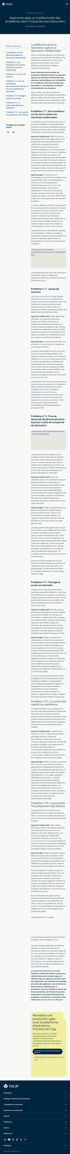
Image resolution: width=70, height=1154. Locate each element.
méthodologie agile (38, 961)
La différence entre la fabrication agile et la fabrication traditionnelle (16, 55)
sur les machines (46, 392)
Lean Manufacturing (34, 13)
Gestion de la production (13, 1110)
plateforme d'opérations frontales (46, 971)
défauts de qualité (47, 810)
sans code (35, 764)
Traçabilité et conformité (13, 1104)
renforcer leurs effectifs (54, 226)
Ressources (8, 1133)
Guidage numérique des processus (17, 1099)
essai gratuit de (49, 1000)
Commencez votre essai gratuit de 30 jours (47, 1051)
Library (6, 1128)
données (45, 389)
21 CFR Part (40, 734)
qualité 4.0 (35, 906)
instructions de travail (42, 538)
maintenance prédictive (49, 400)
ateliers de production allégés (45, 296)
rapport (36, 205)
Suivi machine (43, 359)
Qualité (6, 1116)
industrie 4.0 (61, 122)
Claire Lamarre (29, 26)
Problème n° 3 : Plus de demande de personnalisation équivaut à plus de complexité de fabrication (17, 86)
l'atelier (61, 653)
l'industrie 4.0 (36, 183)
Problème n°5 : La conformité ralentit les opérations (14, 105)
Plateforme (8, 1122)
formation (53, 185)
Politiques (7, 1145)
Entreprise (8, 1093)
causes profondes (40, 377)
